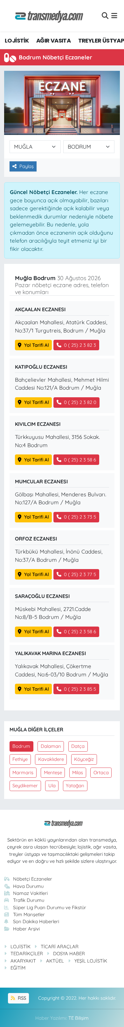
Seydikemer (25, 785)
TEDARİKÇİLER (26, 953)
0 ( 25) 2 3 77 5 (80, 574)
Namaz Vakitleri (30, 893)
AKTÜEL (55, 961)
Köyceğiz (84, 759)
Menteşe (53, 772)
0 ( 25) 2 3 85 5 (80, 689)
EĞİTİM (17, 968)
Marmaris (22, 772)
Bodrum (21, 746)
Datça (78, 746)
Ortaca (101, 772)
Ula (52, 785)
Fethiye (20, 759)
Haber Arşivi (26, 929)
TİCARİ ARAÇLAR (60, 946)
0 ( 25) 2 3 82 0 (80, 402)
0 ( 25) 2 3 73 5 (80, 517)
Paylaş (26, 166)
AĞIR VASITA (53, 40)
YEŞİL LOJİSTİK (90, 961)
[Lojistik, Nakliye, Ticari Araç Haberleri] (46, 15)
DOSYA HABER (69, 953)
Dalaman (51, 746)
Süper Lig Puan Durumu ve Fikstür (49, 907)
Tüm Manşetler (29, 914)
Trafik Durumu (28, 900)
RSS (21, 998)
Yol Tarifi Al (36, 345)
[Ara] (105, 15)
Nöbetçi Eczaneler (32, 879)
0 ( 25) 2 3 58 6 (80, 460)
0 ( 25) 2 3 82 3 (80, 345)
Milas (77, 772)
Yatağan (75, 785)
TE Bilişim (78, 1018)
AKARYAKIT (23, 961)
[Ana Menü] (114, 15)
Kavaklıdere (51, 759)
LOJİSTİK (17, 40)
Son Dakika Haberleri (36, 921)
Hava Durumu (28, 886)
